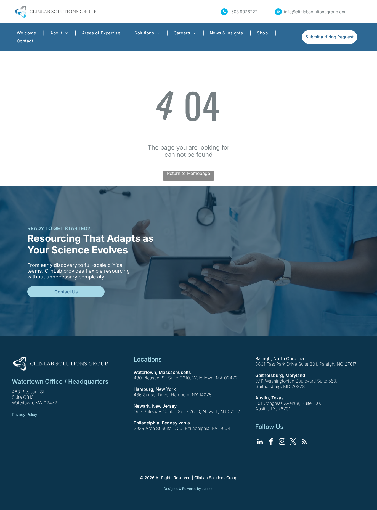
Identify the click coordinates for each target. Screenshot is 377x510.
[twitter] (293, 442)
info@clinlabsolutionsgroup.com (316, 11)
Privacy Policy (24, 414)
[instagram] (282, 442)
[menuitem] (28, 33)
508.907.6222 (244, 11)
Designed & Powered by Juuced (188, 489)
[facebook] (271, 442)
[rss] (304, 442)
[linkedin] (260, 442)
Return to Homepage (188, 173)
